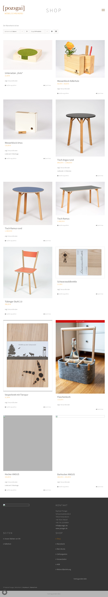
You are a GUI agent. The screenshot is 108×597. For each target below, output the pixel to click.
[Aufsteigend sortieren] (27, 31)
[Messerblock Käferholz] (80, 59)
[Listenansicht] (56, 31)
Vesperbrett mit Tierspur (16, 394)
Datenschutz (33, 587)
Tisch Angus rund (65, 160)
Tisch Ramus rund (13, 228)
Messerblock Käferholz (68, 81)
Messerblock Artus (13, 143)
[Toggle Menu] (103, 10)
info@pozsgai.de (62, 525)
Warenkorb (61, 544)
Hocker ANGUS (12, 474)
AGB (58, 564)
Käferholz (7, 544)
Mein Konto (61, 549)
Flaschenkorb (63, 397)
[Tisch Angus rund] (80, 128)
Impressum (25, 587)
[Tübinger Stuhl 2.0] (27, 272)
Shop (59, 539)
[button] (4, 592)
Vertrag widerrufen (80, 579)
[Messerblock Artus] (27, 119)
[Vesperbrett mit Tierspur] (27, 355)
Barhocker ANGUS (66, 474)
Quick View (48, 85)
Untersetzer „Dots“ (14, 73)
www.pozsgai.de (61, 528)
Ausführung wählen (11, 85)
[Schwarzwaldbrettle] (80, 262)
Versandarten (62, 559)
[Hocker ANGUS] (27, 443)
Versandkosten (13, 81)
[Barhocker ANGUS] (80, 443)
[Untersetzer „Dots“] (27, 55)
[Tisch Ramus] (80, 198)
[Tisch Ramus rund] (27, 203)
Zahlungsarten (62, 554)
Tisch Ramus (63, 218)
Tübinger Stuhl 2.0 (13, 301)
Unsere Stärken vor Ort (12, 539)
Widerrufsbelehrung (64, 569)
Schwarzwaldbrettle (67, 281)
